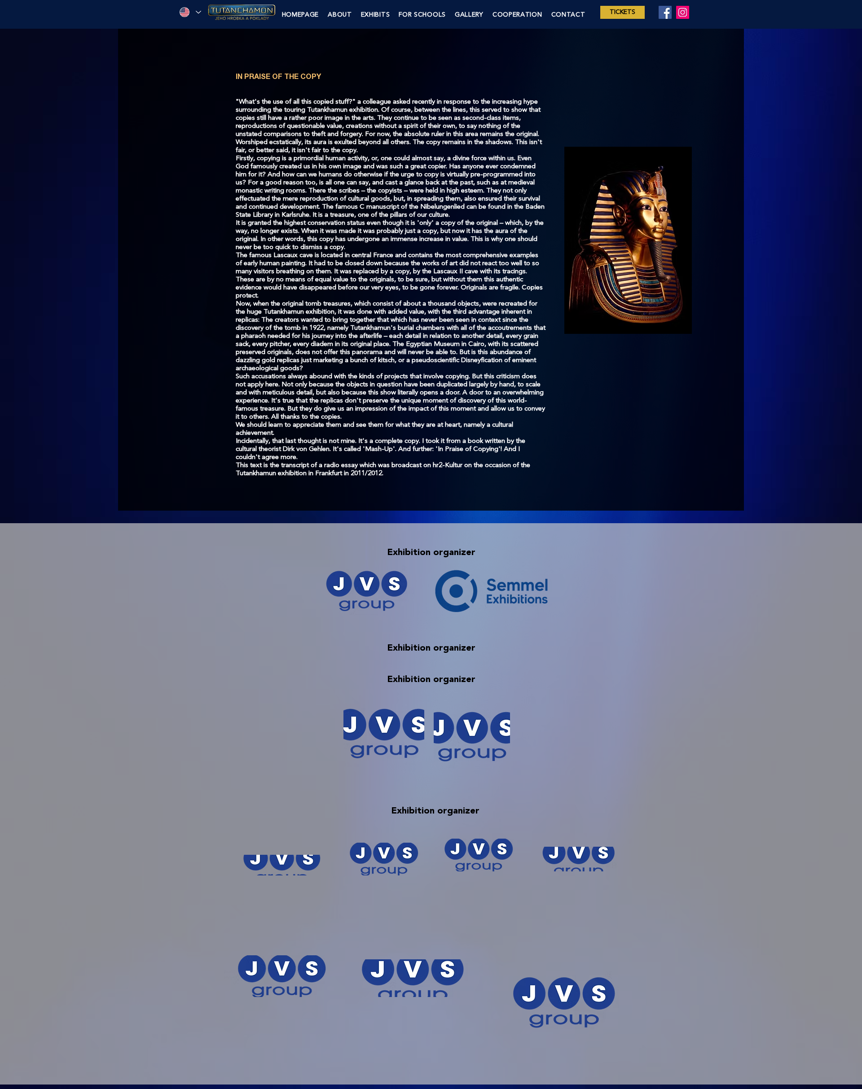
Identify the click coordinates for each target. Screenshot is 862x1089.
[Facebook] (665, 12)
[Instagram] (682, 12)
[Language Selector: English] (190, 12)
